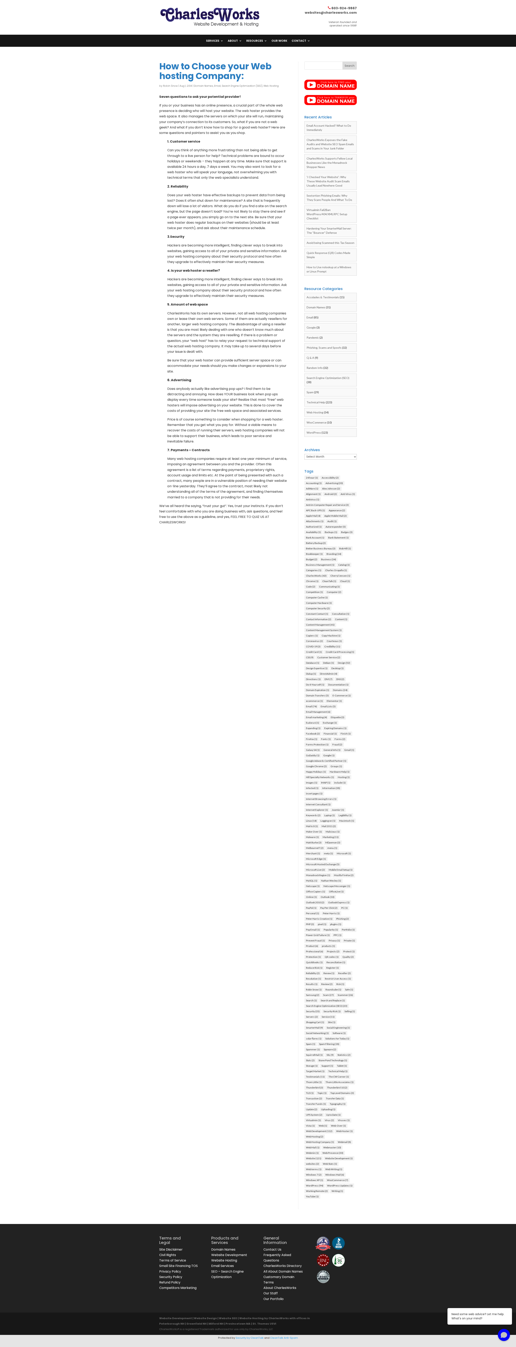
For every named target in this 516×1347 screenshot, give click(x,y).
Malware (312, 837)
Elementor (334, 700)
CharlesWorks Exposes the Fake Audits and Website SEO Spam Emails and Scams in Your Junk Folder (330, 144)
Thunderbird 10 (337, 1087)
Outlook (327, 896)
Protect (349, 951)
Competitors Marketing (178, 1287)
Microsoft (344, 853)
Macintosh (346, 820)
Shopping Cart (315, 1022)
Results (311, 984)
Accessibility (330, 477)
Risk (340, 984)
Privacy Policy (170, 1271)
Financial (330, 733)
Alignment (313, 494)
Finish (346, 733)
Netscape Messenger (337, 886)
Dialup (311, 673)
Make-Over (314, 831)
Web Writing (333, 1169)
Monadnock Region (318, 875)
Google (311, 327)
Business (328, 559)
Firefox (311, 739)
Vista (310, 1125)
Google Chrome (316, 766)
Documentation (338, 684)
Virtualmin (313, 1120)
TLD (310, 1093)
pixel (322, 924)
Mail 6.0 (312, 826)
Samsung (312, 994)
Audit (332, 521)
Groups (336, 766)
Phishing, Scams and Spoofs (324, 347)
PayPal (311, 907)
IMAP (325, 782)
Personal (312, 913)
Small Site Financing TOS (178, 1266)
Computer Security (318, 608)
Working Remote (317, 1191)
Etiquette (337, 717)
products (328, 945)
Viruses (344, 1120)
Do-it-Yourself (315, 684)
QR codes (332, 956)
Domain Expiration (317, 690)
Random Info (315, 367)
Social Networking (317, 1033)
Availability (313, 532)
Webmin (312, 1152)
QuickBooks (314, 962)
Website (313, 1158)
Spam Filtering (329, 1043)
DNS (340, 679)
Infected (312, 788)
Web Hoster (344, 1131)
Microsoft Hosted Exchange (322, 864)
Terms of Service (172, 1260)
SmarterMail (314, 1027)
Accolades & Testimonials (323, 297)
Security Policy (170, 1277)
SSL (330, 1054)
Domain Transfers (317, 695)
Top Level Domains (342, 1093)
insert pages (314, 793)
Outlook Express (339, 902)
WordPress (314, 432)
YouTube (312, 1196)
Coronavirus (314, 641)
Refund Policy (169, 1282)
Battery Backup (316, 543)
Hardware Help (340, 771)
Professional (314, 951)
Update (311, 1109)
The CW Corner (339, 1076)
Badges (347, 532)
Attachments (315, 521)
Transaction (314, 1098)
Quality (348, 956)
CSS (309, 657)
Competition (314, 592)
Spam (310, 392)
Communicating (329, 586)
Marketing (331, 837)
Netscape (313, 886)
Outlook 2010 (315, 902)
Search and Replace (333, 1000)
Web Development (319, 1131)
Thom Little (314, 1082)
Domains (340, 690)
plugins (335, 924)
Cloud (345, 581)
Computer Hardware (319, 602)
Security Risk (332, 1011)
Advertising (334, 483)
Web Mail (312, 1147)
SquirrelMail (314, 1054)
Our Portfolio (273, 1299)
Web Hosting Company (320, 1142)
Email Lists (328, 706)
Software (339, 1033)
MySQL (311, 880)
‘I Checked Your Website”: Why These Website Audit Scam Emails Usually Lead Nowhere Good (328, 181)
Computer (334, 592)
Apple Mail (313, 515)
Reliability (313, 973)
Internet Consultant (318, 804)
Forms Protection (317, 744)
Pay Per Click (328, 907)
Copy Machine (331, 635)
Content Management (320, 624)
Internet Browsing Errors (321, 798)
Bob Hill (345, 548)
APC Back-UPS (315, 510)
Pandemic (313, 337)
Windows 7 (313, 1174)
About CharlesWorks (279, 1287)
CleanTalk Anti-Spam (284, 1338)
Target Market (315, 1071)
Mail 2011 (329, 826)
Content (341, 619)
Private (349, 940)
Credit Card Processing (340, 651)
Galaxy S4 (313, 749)
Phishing (342, 918)
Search (311, 1000)
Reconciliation (336, 962)
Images (311, 782)
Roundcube (333, 989)
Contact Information (318, 619)
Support (327, 1065)
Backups (331, 532)
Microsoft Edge (316, 858)
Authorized (314, 526)
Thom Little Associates (340, 1082)
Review (327, 984)
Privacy (334, 940)
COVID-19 (313, 646)
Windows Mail (334, 1174)
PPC (337, 935)
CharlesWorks (316, 575)
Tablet (342, 1065)
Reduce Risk (314, 967)
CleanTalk (329, 581)
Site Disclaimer (171, 1249)
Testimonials (315, 1076)
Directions (313, 679)
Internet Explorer (317, 809)
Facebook (313, 733)
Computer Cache (317, 597)
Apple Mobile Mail (335, 515)
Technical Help (316, 402)
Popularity (331, 929)
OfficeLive (336, 891)
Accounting (314, 483)
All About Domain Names (283, 1271)
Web (323, 1125)
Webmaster (332, 1147)
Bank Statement (338, 537)
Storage (312, 1065)
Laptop (329, 815)
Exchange (330, 722)
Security (313, 1011)
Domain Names (203, 86)
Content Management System (324, 630)
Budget (311, 559)
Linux (311, 820)
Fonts (326, 739)
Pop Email (313, 929)
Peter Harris (331, 913)
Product (312, 945)
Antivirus (312, 499)
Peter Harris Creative (319, 918)
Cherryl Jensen (340, 575)
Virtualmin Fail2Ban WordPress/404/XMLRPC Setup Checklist (327, 214)
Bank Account (315, 537)
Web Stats (330, 1163)
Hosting (344, 777)
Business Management (320, 564)
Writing (337, 1191)
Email (217, 86)
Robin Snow (170, 86)
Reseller (344, 973)
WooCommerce (316, 422)
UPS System (314, 1114)
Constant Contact (317, 613)
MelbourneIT (315, 847)
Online (311, 896)
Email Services (222, 1266)
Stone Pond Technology (332, 1060)
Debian (328, 662)
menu (332, 847)
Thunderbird (314, 1087)
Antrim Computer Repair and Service (327, 504)
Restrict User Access (338, 978)
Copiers (312, 635)
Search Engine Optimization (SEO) (242, 86)
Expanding (313, 728)
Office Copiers (315, 891)
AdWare (312, 488)
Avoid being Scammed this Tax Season (330, 242)
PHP (310, 924)
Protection (313, 956)
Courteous (334, 641)
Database (312, 662)
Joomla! (338, 809)
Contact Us (272, 1249)
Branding (334, 553)
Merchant (313, 853)
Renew (329, 973)
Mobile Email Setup (341, 869)
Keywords (313, 815)
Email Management (318, 711)
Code (310, 586)
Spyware (330, 1049)
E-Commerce (342, 695)
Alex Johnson (331, 488)
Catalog (344, 564)
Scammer (345, 994)
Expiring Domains (335, 728)
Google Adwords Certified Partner (326, 760)
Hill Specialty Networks (320, 777)
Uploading (328, 1109)
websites (312, 1163)
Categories (313, 570)
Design (344, 662)
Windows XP (314, 1180)
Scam (328, 994)
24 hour (312, 477)
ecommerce (314, 700)
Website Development (339, 1158)
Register (332, 967)
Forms (340, 739)
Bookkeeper (314, 553)
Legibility (345, 815)
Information (331, 788)
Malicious (333, 831)
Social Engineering (338, 1027)
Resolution (313, 978)
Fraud (337, 744)
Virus (329, 1120)
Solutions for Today (337, 1038)
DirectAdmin (328, 673)
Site (331, 1022)
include (340, 782)
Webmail (344, 1142)
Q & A (310, 357)
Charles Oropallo (336, 570)
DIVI (328, 679)
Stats (310, 1060)
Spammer (313, 1049)
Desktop (337, 668)
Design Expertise (317, 668)
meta (328, 853)
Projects (333, 951)
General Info (332, 749)
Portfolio (348, 929)
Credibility (332, 646)
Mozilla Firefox (344, 875)
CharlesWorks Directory (282, 1266)
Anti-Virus (348, 494)
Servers (312, 1016)
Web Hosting (271, 86)
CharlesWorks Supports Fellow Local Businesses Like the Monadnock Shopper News (330, 163)
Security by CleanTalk (250, 1338)
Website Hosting (224, 1260)
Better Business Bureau (320, 548)
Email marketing (316, 717)
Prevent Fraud (315, 940)
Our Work (279, 41)
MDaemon (332, 842)
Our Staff (270, 1293)
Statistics (344, 1054)
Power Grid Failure (318, 935)
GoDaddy (312, 755)
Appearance (337, 510)
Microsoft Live (315, 869)
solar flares (313, 1038)
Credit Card (314, 651)
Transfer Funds (316, 1103)
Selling (349, 1011)
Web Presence (332, 1152)
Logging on (327, 820)
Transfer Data (335, 1098)
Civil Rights (167, 1255)
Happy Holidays (316, 771)
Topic (322, 1093)
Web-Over (338, 1125)
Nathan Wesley (331, 880)
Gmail (349, 749)
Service (328, 1016)
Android (331, 494)
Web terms (313, 1169)
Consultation (340, 613)
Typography (337, 1103)
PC (344, 907)
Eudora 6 (312, 722)
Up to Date (333, 1114)
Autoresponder (336, 526)
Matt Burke (313, 842)
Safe (349, 989)
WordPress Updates (340, 1185)
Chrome (312, 581)
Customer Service (328, 657)
